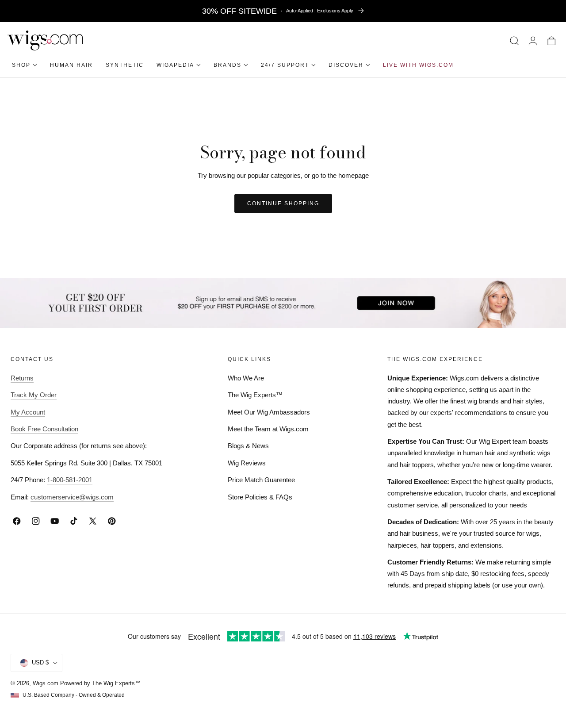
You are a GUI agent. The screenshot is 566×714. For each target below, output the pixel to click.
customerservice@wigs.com (72, 497)
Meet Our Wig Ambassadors (269, 412)
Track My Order (34, 395)
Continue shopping (283, 203)
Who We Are (246, 378)
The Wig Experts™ (255, 395)
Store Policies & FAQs (260, 497)
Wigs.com (45, 683)
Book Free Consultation (44, 429)
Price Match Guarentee (261, 480)
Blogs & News (248, 445)
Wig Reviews (247, 463)
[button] (514, 40)
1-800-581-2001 (69, 480)
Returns (22, 378)
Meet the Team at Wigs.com (268, 429)
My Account (28, 412)
